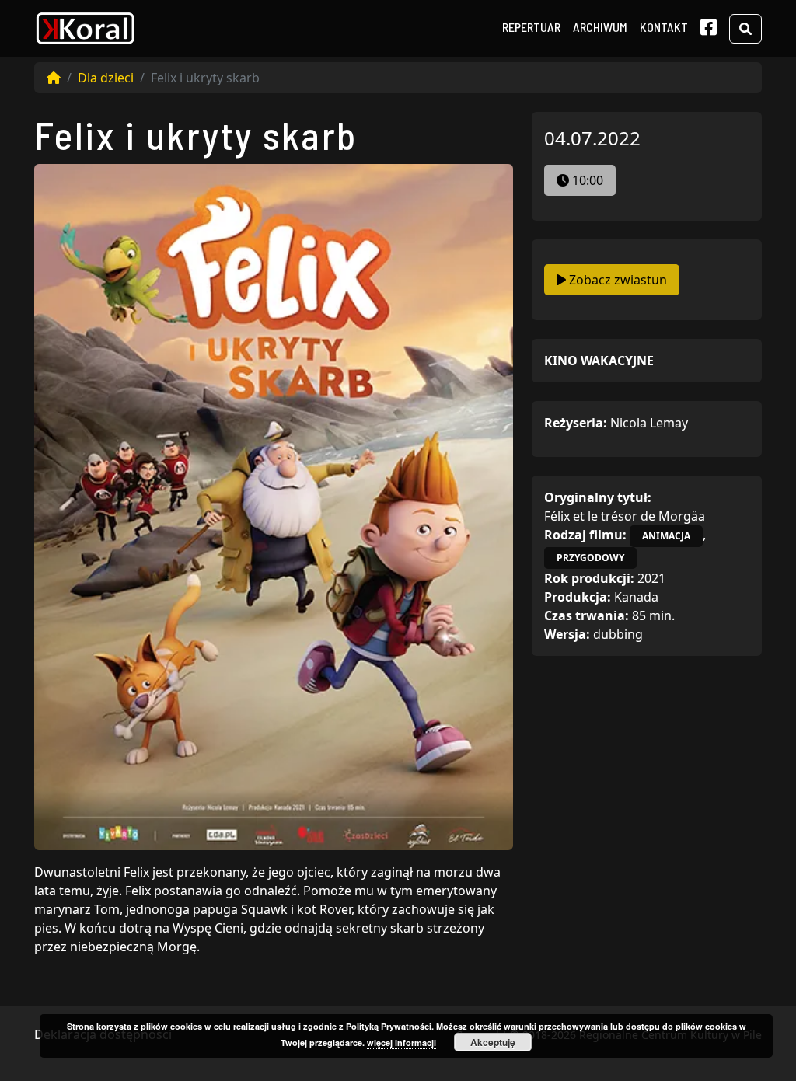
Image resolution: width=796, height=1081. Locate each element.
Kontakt (664, 26)
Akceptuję (492, 1042)
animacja (666, 535)
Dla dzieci (106, 77)
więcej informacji (401, 1042)
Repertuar (531, 26)
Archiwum (600, 26)
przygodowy (590, 557)
